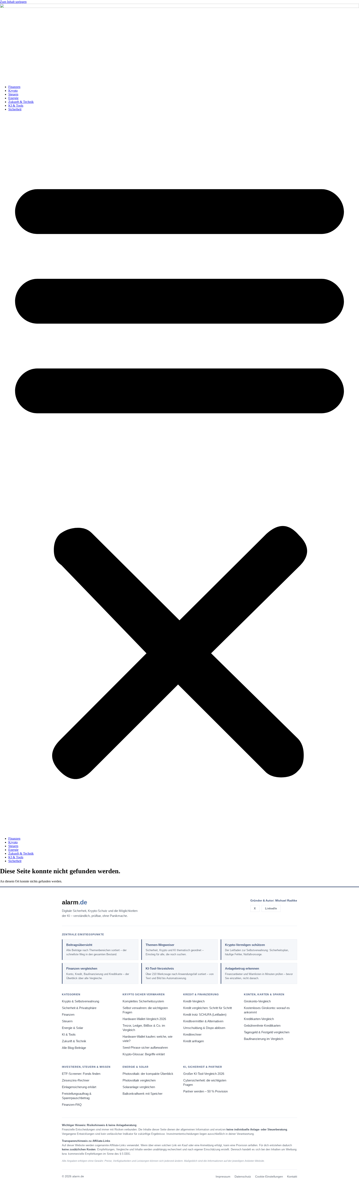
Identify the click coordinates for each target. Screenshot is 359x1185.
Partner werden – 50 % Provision (205, 1091)
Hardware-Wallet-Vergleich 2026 (144, 1019)
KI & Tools (15, 105)
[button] (179, 474)
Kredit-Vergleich (194, 1001)
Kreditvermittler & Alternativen (203, 1021)
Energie (13, 98)
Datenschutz (243, 1176)
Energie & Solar (72, 1028)
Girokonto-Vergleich (257, 1001)
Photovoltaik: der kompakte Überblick (148, 1073)
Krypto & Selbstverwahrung (80, 1001)
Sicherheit (14, 109)
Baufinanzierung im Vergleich (263, 1039)
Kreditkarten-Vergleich (259, 1019)
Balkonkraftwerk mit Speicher (142, 1093)
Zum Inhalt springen (13, 2)
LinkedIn (271, 908)
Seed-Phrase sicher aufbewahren (145, 1047)
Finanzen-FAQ (72, 1104)
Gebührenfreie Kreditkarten (262, 1025)
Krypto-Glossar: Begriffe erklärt (144, 1054)
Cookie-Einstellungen (269, 1176)
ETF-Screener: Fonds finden (81, 1073)
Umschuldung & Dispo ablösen (204, 1028)
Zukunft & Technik (21, 102)
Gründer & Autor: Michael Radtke (273, 900)
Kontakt (292, 1176)
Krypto (13, 90)
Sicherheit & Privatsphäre (79, 1008)
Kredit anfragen (193, 1041)
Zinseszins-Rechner (75, 1080)
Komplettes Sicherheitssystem (143, 1001)
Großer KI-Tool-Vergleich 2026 (203, 1073)
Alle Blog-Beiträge (74, 1047)
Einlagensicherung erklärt (79, 1087)
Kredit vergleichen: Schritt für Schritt (207, 1008)
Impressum (223, 1176)
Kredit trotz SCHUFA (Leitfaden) (204, 1014)
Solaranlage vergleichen (139, 1087)
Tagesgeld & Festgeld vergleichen (266, 1032)
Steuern (13, 94)
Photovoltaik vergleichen (139, 1080)
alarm (74, 902)
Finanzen (14, 87)
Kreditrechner (192, 1034)
